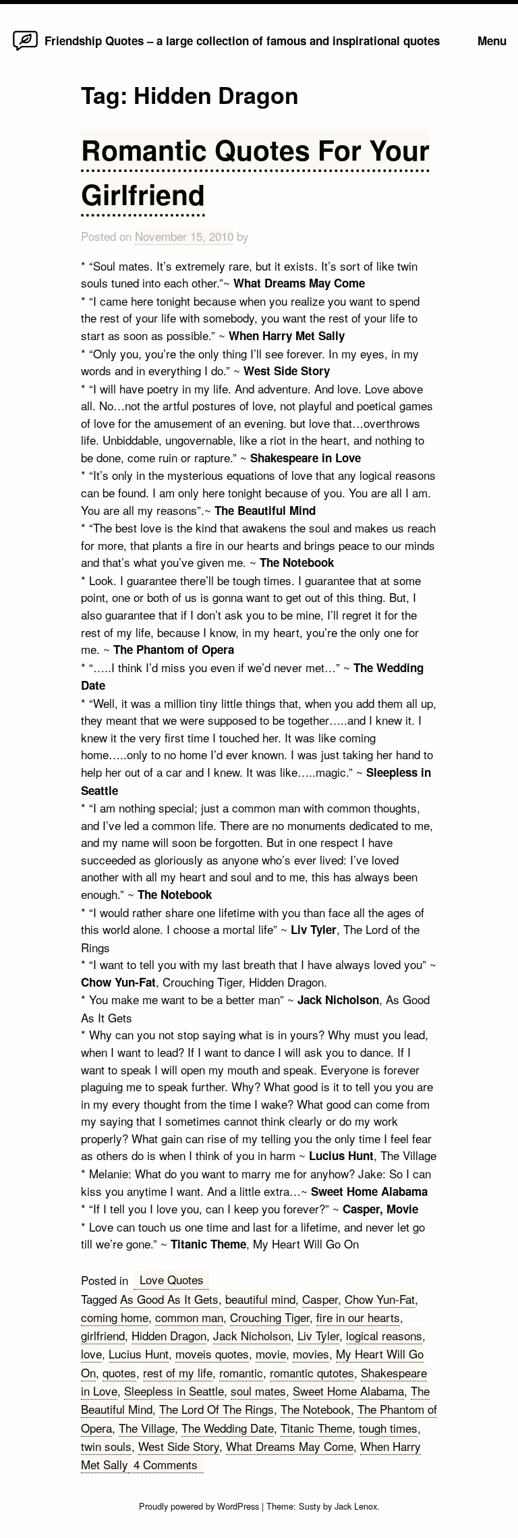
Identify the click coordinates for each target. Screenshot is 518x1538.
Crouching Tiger (270, 1317)
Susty (309, 1506)
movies (311, 1353)
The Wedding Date (227, 1427)
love (91, 1353)
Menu (492, 40)
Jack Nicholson (252, 1335)
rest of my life (177, 1372)
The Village (147, 1427)
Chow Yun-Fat (380, 1298)
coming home (114, 1317)
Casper (320, 1298)
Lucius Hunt (139, 1353)
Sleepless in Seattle (174, 1390)
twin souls (106, 1445)
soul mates (258, 1390)
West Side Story (178, 1445)
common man (189, 1317)
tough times (388, 1427)
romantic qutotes (312, 1372)
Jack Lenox (356, 1506)
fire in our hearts (358, 1317)
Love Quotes (172, 1279)
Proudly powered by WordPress (200, 1506)
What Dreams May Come (289, 1445)
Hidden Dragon (169, 1335)
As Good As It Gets (169, 1298)
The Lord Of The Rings (216, 1408)
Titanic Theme (316, 1427)
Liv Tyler (318, 1335)
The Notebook (316, 1408)
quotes (119, 1372)
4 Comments (169, 1464)
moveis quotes (212, 1353)
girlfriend (103, 1335)
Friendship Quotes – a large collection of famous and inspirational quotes (242, 40)
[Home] (25, 49)
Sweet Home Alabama (348, 1390)
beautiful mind (260, 1298)
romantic (241, 1372)
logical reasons (384, 1335)
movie (271, 1353)
